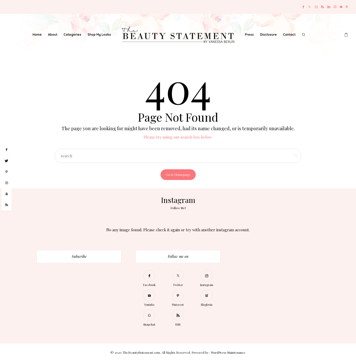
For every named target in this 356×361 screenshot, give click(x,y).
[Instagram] (335, 7)
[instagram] (6, 183)
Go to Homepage (178, 174)
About (52, 34)
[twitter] (6, 160)
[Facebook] (303, 7)
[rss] (6, 205)
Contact (289, 34)
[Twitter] (309, 7)
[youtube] (6, 194)
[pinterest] (6, 171)
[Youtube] (341, 7)
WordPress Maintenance (228, 352)
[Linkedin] (328, 7)
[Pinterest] (347, 7)
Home (37, 34)
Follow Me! (178, 208)
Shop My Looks (99, 34)
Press (249, 34)
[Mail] (316, 7)
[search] (304, 34)
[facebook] (6, 149)
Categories (72, 34)
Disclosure (268, 34)
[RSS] (322, 7)
